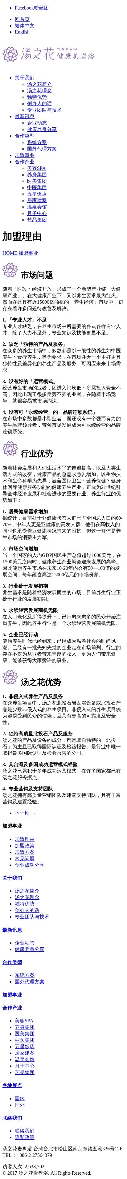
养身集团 (37, 174)
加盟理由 (25, 839)
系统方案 (37, 142)
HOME (10, 253)
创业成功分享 (29, 865)
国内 (20, 1098)
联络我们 (12, 1118)
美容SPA (36, 168)
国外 (20, 1105)
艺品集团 (37, 219)
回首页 (22, 19)
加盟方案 (25, 852)
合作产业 (12, 1007)
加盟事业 (28, 253)
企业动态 (37, 123)
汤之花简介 (39, 84)
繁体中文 (25, 25)
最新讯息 (12, 930)
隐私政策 (25, 1137)
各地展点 (12, 1085)
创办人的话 (39, 103)
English (22, 31)
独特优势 (37, 97)
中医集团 (37, 187)
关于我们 (12, 878)
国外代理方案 (42, 148)
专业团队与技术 (44, 110)
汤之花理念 (39, 90)
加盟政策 (25, 845)
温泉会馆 (37, 207)
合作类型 (12, 962)
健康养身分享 (42, 129)
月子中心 (37, 213)
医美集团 (37, 181)
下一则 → (25, 813)
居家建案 (37, 200)
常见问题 (25, 858)
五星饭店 (37, 194)
